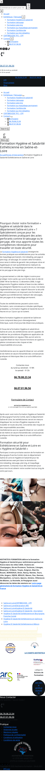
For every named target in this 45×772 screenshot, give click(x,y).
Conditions (7, 737)
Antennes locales (10, 729)
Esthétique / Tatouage (12, 95)
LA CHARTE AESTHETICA (35, 653)
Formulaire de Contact (22, 399)
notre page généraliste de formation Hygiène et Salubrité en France (21, 586)
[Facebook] (1, 763)
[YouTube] (6, 763)
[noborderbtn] (4, 137)
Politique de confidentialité (14, 735)
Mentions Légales (10, 732)
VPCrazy (6, 769)
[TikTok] (9, 763)
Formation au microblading (18, 111)
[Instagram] (4, 763)
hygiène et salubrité (13, 163)
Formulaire (13, 119)
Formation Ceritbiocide (16, 108)
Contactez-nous (9, 727)
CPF (5, 80)
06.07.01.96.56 (35, 77)
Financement (8, 82)
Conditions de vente (11, 740)
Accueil (6, 92)
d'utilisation (18, 737)
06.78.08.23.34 (21, 77)
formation (37, 160)
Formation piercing (15, 103)
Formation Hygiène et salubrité (20, 97)
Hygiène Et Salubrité (17, 608)
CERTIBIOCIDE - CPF (17, 603)
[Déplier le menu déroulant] (23, 95)
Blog (5, 85)
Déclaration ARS (16, 605)
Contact (6, 116)
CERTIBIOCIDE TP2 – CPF (13, 113)
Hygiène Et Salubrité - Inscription (23, 611)
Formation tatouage (15, 100)
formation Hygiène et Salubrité (15, 251)
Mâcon (21, 624)
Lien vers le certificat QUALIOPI (38, 687)
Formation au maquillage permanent (22, 105)
